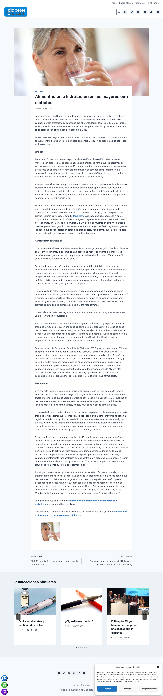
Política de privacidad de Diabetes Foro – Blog (81, 689)
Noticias (39, 92)
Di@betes (78, 216)
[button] (158, 667)
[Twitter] (132, 12)
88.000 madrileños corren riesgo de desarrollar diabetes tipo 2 (55, 561)
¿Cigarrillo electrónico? (79, 621)
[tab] (76, 647)
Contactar (140, 3)
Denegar (128, 688)
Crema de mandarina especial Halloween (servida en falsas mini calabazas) (111, 561)
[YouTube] (158, 12)
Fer (39, 109)
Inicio (114, 3)
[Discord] (145, 12)
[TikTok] (151, 12)
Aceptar (107, 688)
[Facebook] (125, 12)
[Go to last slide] (18, 617)
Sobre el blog (126, 3)
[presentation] (35, 601)
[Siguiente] (144, 617)
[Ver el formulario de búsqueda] (119, 12)
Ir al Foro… (153, 3)
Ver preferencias (149, 688)
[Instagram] (138, 12)
